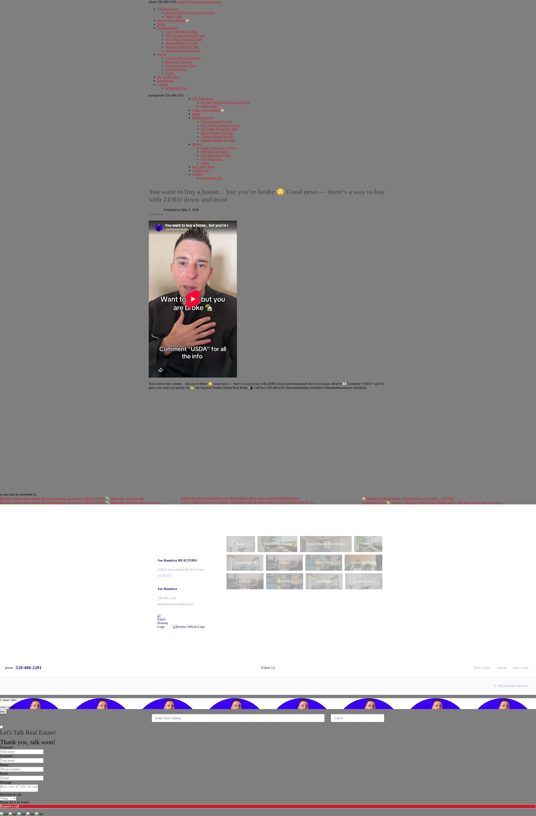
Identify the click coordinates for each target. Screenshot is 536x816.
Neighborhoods (167, 28)
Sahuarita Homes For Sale (182, 50)
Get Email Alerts (176, 69)
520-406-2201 (170, 95)
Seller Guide (173, 16)
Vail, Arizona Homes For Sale (185, 35)
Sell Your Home (167, 9)
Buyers (161, 54)
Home (161, 24)
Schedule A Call (176, 88)
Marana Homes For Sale (181, 43)
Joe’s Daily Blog (168, 77)
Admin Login (520, 667)
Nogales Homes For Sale (181, 47)
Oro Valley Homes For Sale (183, 39)
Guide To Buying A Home (183, 58)
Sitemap (501, 667)
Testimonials (165, 80)
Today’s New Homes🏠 (173, 20)
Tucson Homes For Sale (181, 31)
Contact (162, 84)
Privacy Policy (482, 667)
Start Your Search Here (180, 65)
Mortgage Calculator (179, 62)
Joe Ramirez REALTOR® (177, 560)
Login (169, 73)
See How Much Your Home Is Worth (190, 12)
